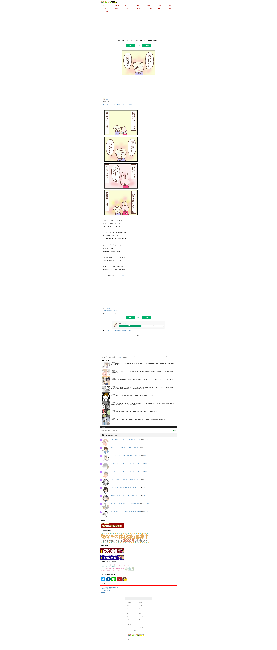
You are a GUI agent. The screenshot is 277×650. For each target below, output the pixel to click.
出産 (127, 611)
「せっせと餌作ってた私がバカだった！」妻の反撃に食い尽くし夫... (125, 439)
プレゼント (106, 11)
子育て (148, 5)
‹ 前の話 (129, 45)
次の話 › (147, 45)
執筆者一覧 (116, 5)
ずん (145, 495)
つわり (140, 608)
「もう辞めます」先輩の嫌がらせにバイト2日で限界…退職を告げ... (125, 503)
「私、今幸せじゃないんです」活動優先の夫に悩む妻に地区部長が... (125, 511)
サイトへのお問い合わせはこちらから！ (110, 587)
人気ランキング (106, 5)
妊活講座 (140, 602)
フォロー (106, 313)
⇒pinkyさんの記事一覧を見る (110, 310)
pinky (106, 99)
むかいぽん (146, 503)
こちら (120, 357)
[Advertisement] (138, 27)
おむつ (128, 616)
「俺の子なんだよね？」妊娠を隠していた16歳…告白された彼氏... (125, 447)
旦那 (159, 8)
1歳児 (169, 5)
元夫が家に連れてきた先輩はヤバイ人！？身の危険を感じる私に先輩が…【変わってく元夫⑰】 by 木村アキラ (136, 411)
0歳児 (159, 5)
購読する (104, 427)
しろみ (146, 439)
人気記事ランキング (130, 602)
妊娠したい (127, 5)
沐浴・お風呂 (141, 616)
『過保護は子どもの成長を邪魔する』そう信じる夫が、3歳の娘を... (125, 495)
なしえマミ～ (147, 479)
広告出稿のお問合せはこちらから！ (109, 588)
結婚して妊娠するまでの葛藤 (124, 330)
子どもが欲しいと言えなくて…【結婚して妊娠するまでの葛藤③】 (118, 105)
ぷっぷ (146, 511)
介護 (105, 330)
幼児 (127, 8)
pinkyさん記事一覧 (121, 276)
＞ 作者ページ (130, 325)
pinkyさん (108, 308)
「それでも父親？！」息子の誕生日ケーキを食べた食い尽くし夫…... (125, 471)
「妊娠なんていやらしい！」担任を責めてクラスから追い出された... (125, 479)
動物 (170, 8)
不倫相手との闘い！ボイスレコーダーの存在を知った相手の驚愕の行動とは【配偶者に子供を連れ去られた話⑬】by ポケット (139, 419)
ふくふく (145, 447)
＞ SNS (152, 325)
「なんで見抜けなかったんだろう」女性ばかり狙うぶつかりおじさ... (125, 455)
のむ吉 (146, 455)
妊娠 (138, 5)
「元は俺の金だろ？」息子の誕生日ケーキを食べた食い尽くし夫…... (125, 463)
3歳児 (116, 8)
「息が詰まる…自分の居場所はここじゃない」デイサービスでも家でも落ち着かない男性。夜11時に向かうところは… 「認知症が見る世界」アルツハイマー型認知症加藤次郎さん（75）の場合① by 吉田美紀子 (142, 388)
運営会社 (103, 592)
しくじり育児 (148, 8)
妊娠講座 (128, 605)
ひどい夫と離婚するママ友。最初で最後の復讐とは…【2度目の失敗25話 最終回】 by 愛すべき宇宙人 (134, 395)
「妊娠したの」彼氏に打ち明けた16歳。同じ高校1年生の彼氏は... (124, 487)
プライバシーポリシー (106, 590)
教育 (127, 621)
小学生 (138, 8)
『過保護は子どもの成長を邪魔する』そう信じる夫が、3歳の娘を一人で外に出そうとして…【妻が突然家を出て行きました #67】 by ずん (142, 379)
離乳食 (128, 619)
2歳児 (106, 8)
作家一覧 (138, 45)
